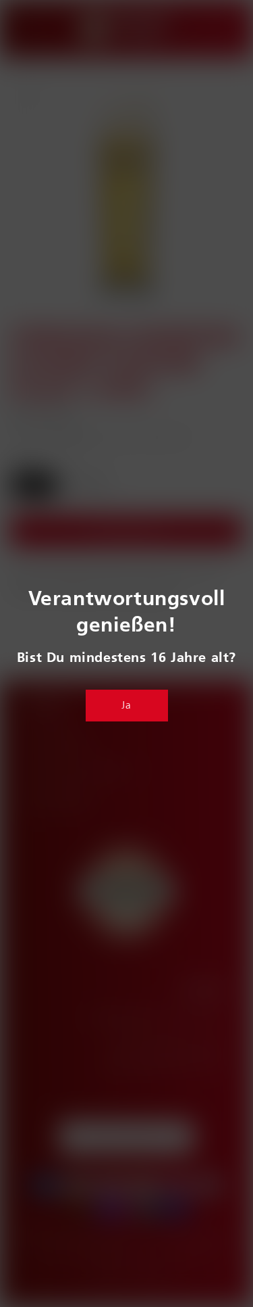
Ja (126, 705)
